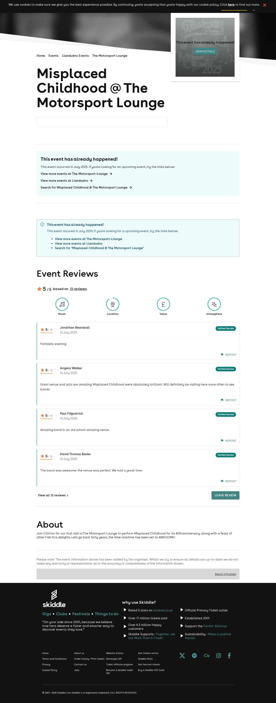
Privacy (46, 664)
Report (231, 354)
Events (53, 56)
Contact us (80, 664)
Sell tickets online (148, 653)
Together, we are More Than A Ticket (151, 636)
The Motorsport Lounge (109, 56)
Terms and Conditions (54, 658)
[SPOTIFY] (194, 656)
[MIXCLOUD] (206, 656)
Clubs (61, 613)
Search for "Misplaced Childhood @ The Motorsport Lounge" (99, 248)
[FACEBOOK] (229, 656)
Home (41, 56)
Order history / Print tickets (89, 658)
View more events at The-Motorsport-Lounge (74, 174)
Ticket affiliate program (119, 664)
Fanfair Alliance (215, 626)
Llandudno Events (75, 56)
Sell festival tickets (149, 664)
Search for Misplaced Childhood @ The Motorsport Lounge (84, 187)
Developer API (114, 658)
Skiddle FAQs (145, 658)
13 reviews (78, 289)
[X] (182, 656)
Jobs (76, 670)
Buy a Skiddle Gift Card (151, 670)
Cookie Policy (49, 670)
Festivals (81, 613)
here (231, 4)
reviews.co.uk (163, 610)
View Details (205, 51)
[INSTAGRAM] (219, 656)
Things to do (107, 613)
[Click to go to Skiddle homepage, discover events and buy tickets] (54, 598)
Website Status (114, 653)
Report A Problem (225, 574)
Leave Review (225, 495)
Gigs (46, 613)
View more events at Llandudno (64, 180)
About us (79, 653)
